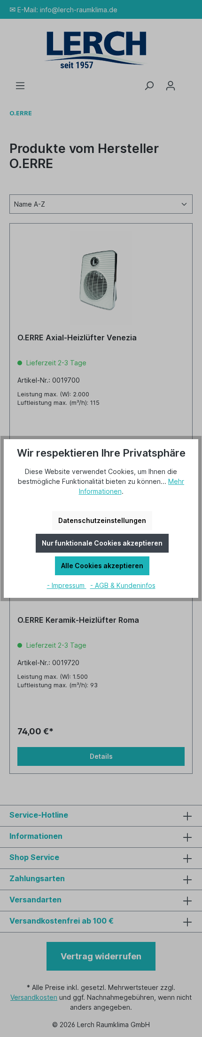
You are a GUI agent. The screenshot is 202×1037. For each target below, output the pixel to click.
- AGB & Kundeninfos (122, 585)
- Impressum (66, 585)
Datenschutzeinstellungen (102, 520)
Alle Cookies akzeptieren (102, 566)
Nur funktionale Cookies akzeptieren (102, 543)
